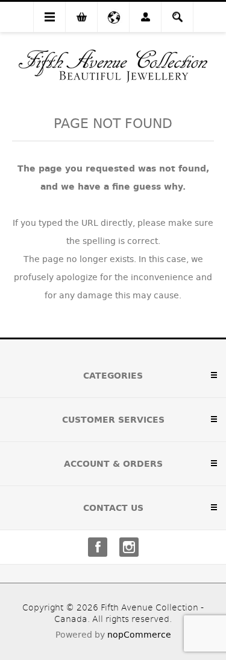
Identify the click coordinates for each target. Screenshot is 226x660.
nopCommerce (139, 634)
